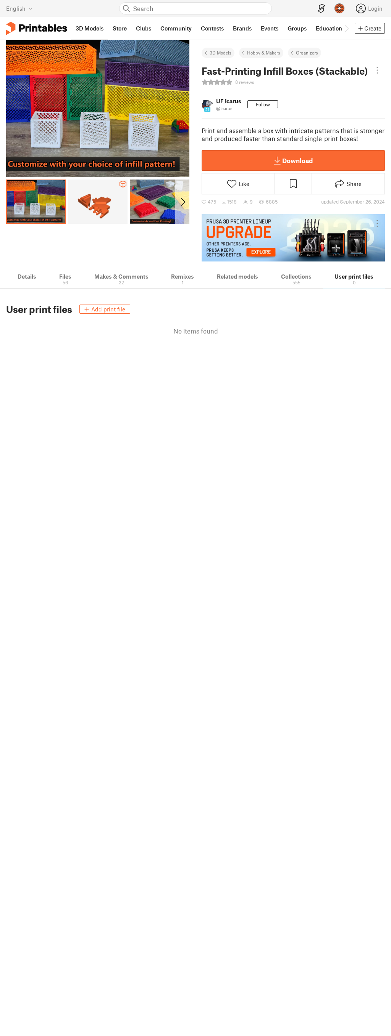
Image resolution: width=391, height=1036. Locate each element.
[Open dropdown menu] (377, 70)
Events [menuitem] (269, 28)
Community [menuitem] (176, 28)
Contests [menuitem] (212, 28)
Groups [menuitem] (297, 28)
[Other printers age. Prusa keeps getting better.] (293, 237)
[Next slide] (182, 202)
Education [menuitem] (329, 28)
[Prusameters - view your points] (339, 8)
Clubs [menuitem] (143, 28)
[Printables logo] (36, 28)
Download (297, 160)
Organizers (307, 52)
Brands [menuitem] (242, 28)
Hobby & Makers (263, 52)
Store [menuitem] (120, 28)
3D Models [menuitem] (89, 28)
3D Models (220, 52)
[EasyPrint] (321, 8)
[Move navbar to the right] (346, 28)
